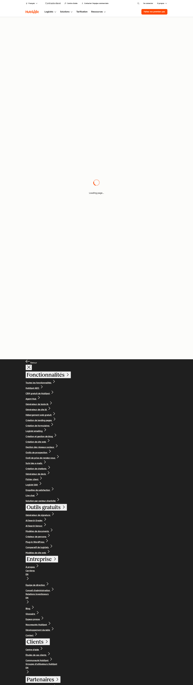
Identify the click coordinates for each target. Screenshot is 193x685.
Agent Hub (31, 399)
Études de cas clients (36, 655)
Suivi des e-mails (34, 463)
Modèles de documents (37, 531)
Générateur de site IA (36, 409)
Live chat (30, 495)
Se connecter (148, 3)
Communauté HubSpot (37, 660)
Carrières (30, 572)
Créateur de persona (36, 536)
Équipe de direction (35, 585)
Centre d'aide (72, 3)
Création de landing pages (39, 420)
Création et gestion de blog (39, 436)
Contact (30, 635)
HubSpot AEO (33, 388)
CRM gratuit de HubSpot (38, 393)
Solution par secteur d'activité (41, 501)
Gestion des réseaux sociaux (40, 447)
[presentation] (29, 367)
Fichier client (32, 479)
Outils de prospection (37, 452)
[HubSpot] (32, 12)
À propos (30, 567)
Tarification (82, 11)
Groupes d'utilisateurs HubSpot (41, 666)
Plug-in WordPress (35, 542)
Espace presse (33, 619)
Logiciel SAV (32, 485)
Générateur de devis (36, 474)
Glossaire (31, 614)
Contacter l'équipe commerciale (96, 3)
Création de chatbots (36, 468)
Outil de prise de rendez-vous (41, 458)
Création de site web (36, 442)
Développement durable (38, 630)
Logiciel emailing (34, 431)
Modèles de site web (36, 553)
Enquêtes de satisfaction (38, 490)
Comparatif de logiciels (37, 547)
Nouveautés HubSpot (36, 624)
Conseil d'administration (38, 590)
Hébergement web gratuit (39, 415)
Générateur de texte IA (37, 404)
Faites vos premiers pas (154, 12)
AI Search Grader (34, 520)
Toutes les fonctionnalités (39, 383)
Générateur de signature (38, 515)
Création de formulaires (38, 425)
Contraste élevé (53, 3)
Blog (28, 608)
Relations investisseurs (37, 596)
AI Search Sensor (34, 526)
